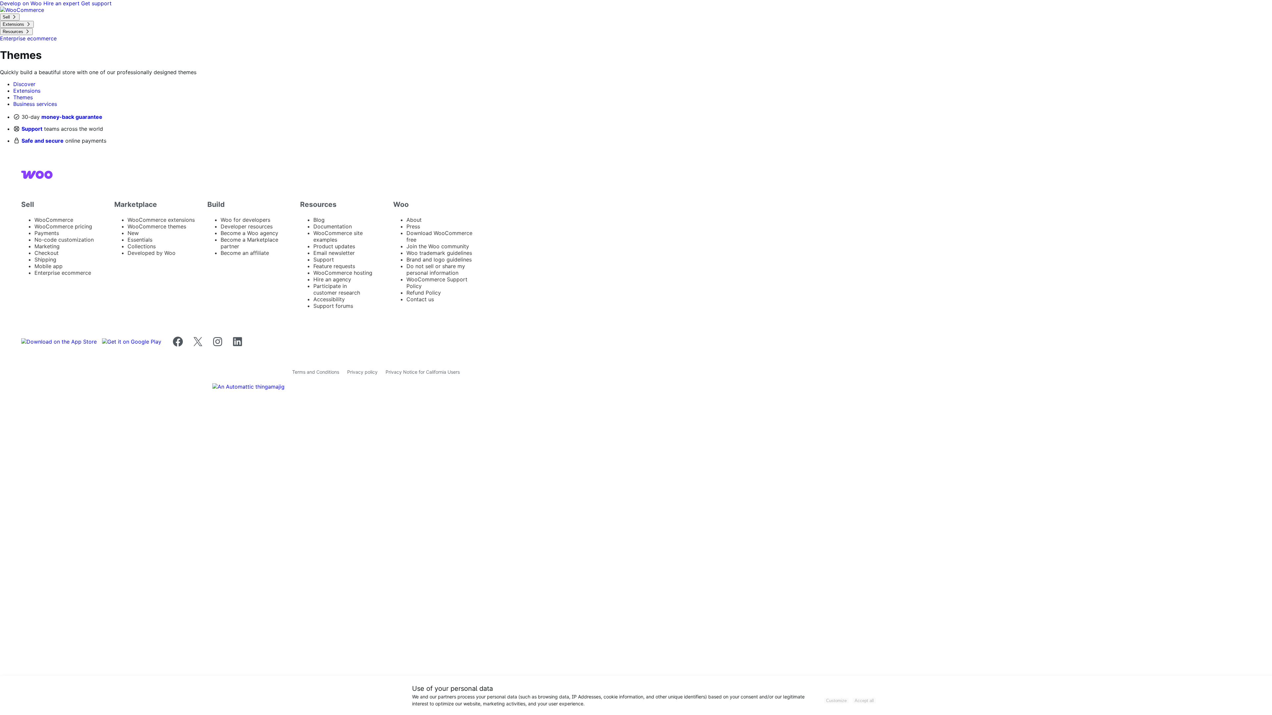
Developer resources (247, 226)
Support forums (333, 306)
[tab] (24, 84)
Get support (96, 3)
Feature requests (334, 266)
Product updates (334, 246)
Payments (46, 233)
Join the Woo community (437, 246)
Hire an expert (62, 3)
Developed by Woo (152, 253)
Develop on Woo (21, 3)
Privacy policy (362, 372)
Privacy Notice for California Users (423, 372)
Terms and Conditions (315, 372)
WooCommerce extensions (161, 219)
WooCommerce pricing (63, 226)
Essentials (140, 239)
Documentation (332, 226)
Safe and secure (43, 140)
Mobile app (48, 266)
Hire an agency (332, 279)
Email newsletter (334, 253)
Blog (319, 219)
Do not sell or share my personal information (435, 269)
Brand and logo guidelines (439, 259)
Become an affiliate (245, 253)
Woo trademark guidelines (439, 253)
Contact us (420, 299)
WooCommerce (53, 219)
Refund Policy (423, 292)
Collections (142, 246)
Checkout (46, 253)
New (133, 233)
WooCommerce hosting (342, 272)
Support (32, 128)
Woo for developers (245, 219)
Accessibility (329, 299)
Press (413, 226)
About (414, 219)
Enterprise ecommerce (62, 272)
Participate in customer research (336, 289)
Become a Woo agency (249, 233)
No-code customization (64, 239)
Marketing (47, 246)
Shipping (45, 259)
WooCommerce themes (157, 226)
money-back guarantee (71, 117)
